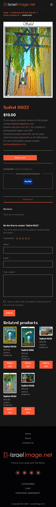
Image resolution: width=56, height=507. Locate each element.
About (28, 438)
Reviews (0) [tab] (28, 199)
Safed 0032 (9, 346)
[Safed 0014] (28, 337)
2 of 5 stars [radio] (20, 238)
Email (6, 258)
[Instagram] (31, 472)
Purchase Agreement (19, 137)
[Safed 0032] (10, 335)
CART (28, 488)
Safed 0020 (9, 396)
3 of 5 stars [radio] (23, 238)
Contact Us (28, 442)
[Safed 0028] (28, 378)
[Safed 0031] (46, 331)
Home (28, 433)
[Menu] (51, 4)
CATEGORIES (28, 484)
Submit (9, 313)
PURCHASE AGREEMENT (28, 493)
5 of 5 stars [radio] (29, 238)
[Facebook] (17, 472)
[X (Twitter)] (24, 472)
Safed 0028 (27, 385)
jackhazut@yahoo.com (23, 123)
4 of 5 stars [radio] (26, 238)
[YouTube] (38, 472)
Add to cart (20, 157)
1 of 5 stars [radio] (17, 238)
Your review (9, 272)
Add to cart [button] (10, 364)
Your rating (9, 238)
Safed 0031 (45, 338)
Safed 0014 (27, 350)
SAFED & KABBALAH (23, 169)
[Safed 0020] (10, 383)
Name (6, 244)
